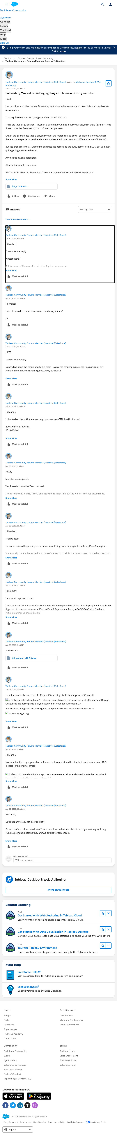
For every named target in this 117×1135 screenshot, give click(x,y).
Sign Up (4, 42)
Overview (5, 17)
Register (78, 47)
